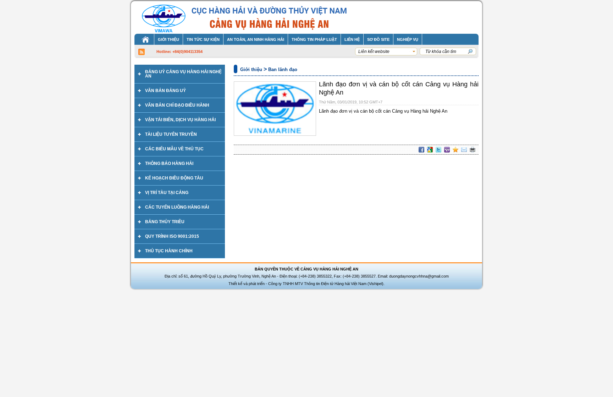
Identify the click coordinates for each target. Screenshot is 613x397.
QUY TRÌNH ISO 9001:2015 (172, 236)
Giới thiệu (168, 39)
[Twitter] (438, 149)
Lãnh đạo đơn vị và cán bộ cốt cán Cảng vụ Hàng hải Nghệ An (383, 111)
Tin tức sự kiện (203, 39)
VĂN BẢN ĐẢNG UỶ (165, 90)
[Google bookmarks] (430, 149)
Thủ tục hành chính (169, 250)
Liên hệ (352, 39)
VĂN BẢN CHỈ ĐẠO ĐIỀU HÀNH (177, 105)
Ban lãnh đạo (282, 69)
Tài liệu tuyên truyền (171, 134)
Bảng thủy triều (164, 221)
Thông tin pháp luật (314, 39)
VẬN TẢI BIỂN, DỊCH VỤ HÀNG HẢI (180, 119)
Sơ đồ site (378, 39)
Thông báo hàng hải (169, 163)
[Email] (464, 149)
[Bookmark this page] (455, 149)
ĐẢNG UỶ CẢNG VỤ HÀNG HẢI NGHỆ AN (183, 74)
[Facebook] (421, 149)
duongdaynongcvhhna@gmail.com (419, 276)
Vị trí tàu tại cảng (166, 192)
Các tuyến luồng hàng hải (177, 207)
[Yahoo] (447, 149)
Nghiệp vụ (407, 39)
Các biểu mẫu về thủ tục (174, 148)
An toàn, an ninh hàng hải (255, 39)
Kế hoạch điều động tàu (174, 178)
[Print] (472, 149)
